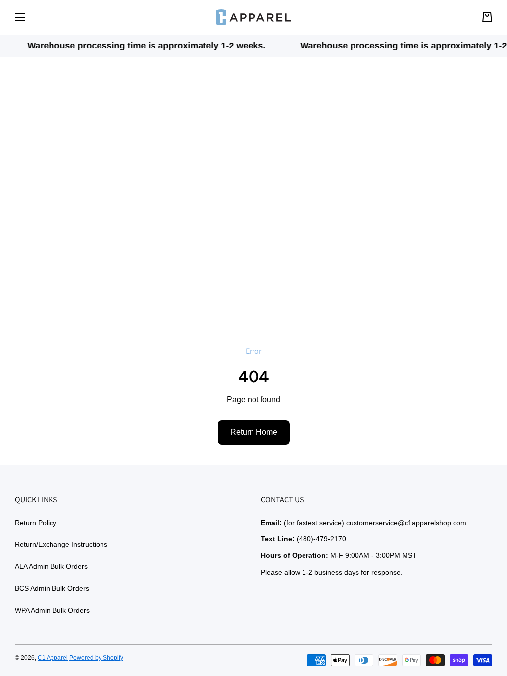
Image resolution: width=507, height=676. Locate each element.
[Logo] (253, 17)
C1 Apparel (53, 657)
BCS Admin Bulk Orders (52, 588)
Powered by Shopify (96, 657)
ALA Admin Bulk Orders (51, 566)
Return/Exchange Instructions (61, 544)
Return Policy (35, 523)
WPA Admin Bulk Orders (52, 610)
